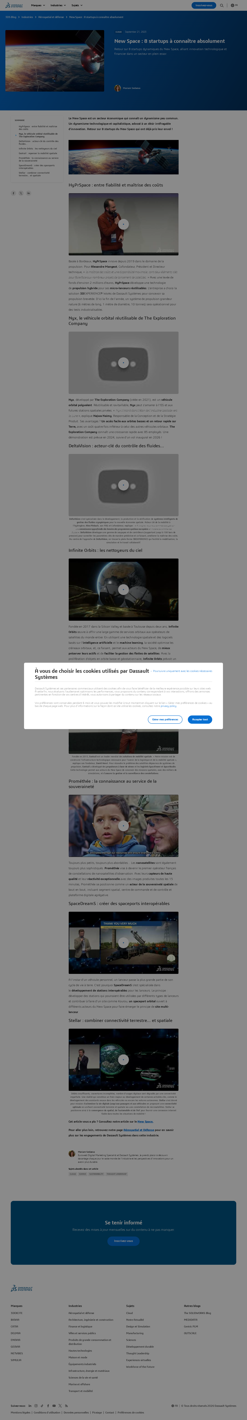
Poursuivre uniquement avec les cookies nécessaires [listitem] (182, 671)
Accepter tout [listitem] (200, 719)
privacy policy (168, 706)
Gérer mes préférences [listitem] (165, 719)
